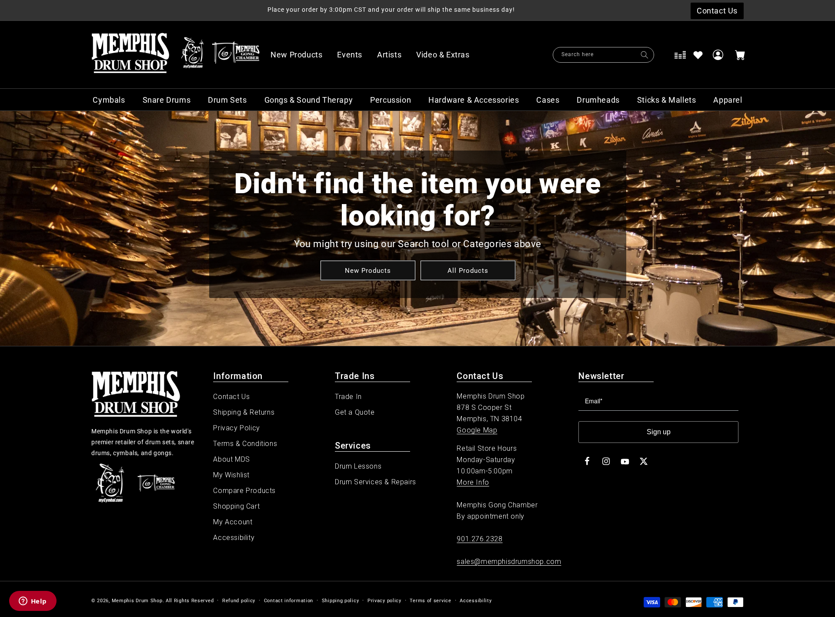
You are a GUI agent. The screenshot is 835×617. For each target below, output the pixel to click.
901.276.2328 (479, 539)
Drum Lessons (358, 466)
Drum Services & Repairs (375, 482)
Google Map (477, 430)
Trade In (348, 396)
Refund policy (238, 601)
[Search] (644, 54)
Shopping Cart (236, 506)
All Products (467, 270)
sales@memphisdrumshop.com (509, 561)
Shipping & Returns (243, 412)
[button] (447, 55)
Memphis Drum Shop (137, 601)
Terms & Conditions (245, 443)
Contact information (288, 601)
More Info (473, 482)
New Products (367, 270)
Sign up (659, 432)
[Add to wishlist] (698, 55)
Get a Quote (355, 412)
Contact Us (231, 396)
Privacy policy (384, 601)
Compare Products (244, 490)
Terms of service (430, 601)
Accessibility (233, 537)
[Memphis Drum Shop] (192, 55)
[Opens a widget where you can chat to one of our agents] (33, 602)
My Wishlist (231, 475)
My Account (232, 522)
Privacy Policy (236, 428)
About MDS (231, 459)
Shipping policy (340, 601)
